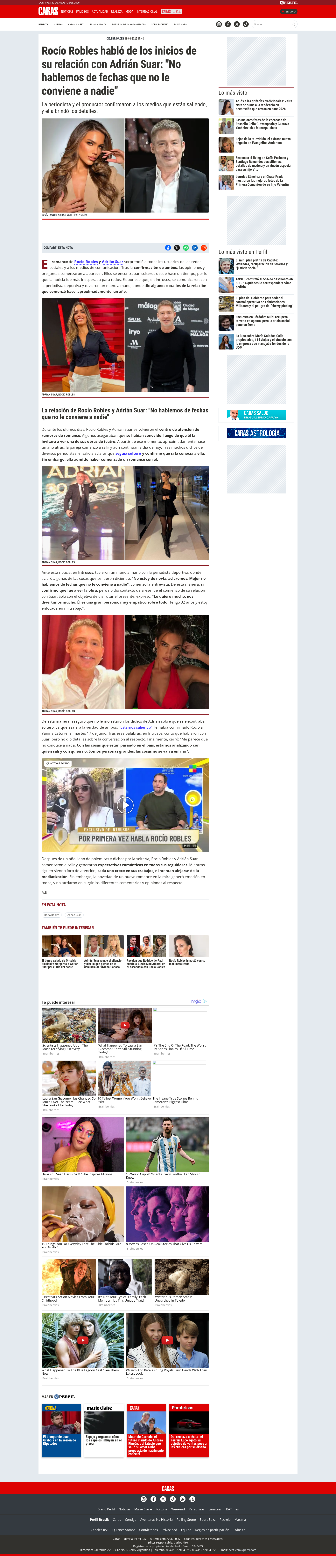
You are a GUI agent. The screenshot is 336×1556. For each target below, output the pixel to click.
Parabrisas (197, 1509)
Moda (129, 11)
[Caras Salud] (256, 418)
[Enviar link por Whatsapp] (186, 248)
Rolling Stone (186, 1519)
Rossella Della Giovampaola (129, 24)
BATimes (232, 1509)
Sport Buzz (208, 1519)
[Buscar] (293, 24)
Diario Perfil (106, 1509)
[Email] (204, 248)
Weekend (178, 1509)
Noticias (67, 11)
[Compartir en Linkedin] (195, 248)
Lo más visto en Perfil (243, 252)
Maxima (240, 1519)
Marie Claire (143, 1509)
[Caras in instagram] (219, 24)
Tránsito (239, 1530)
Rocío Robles (86, 261)
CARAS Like (171, 11)
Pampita (43, 24)
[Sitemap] (192, 1499)
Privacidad (169, 1530)
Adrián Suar (112, 261)
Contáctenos (148, 1530)
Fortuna (161, 1509)
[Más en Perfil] (64, 1397)
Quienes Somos (123, 1530)
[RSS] (183, 1499)
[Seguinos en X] (237, 24)
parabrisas (189, 1408)
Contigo (130, 1519)
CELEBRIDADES (115, 38)
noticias (61, 1408)
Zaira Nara (180, 24)
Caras (117, 1519)
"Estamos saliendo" (135, 727)
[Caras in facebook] (228, 24)
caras (146, 1408)
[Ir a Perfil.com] (289, 3)
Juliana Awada (98, 24)
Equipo (186, 1530)
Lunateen (215, 1509)
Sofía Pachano (159, 24)
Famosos (82, 11)
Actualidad (100, 11)
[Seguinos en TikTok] (246, 24)
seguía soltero (128, 453)
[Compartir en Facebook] (168, 248)
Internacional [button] (147, 11)
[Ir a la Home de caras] (48, 14)
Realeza (116, 11)
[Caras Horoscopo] (256, 436)
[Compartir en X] (177, 248)
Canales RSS (99, 1530)
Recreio (225, 1519)
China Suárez (76, 24)
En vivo (291, 11)
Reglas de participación (212, 1530)
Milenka (58, 24)
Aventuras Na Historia (156, 1519)
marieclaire (104, 1408)
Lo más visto (233, 92)
